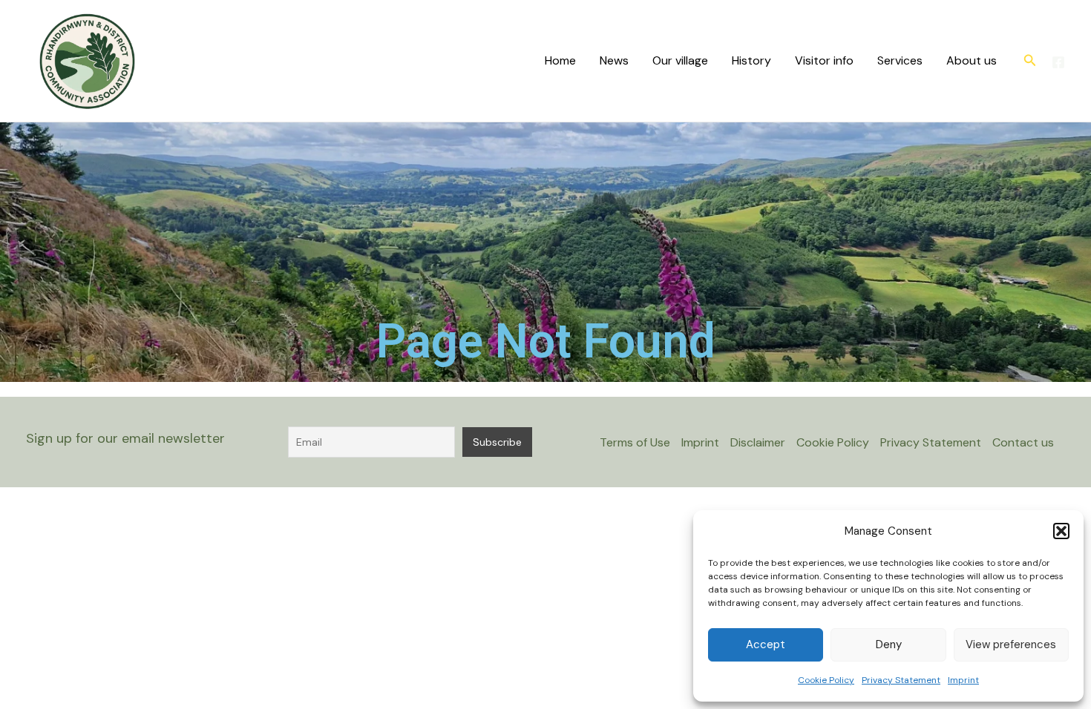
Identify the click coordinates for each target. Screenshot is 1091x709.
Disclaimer (757, 442)
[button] (1061, 531)
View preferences (1011, 644)
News (614, 60)
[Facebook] (1058, 62)
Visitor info (824, 60)
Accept (765, 644)
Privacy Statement (901, 680)
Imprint (963, 680)
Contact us (1023, 442)
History (751, 60)
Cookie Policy (826, 680)
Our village (680, 60)
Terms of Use (635, 442)
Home (560, 60)
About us (971, 60)
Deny (889, 644)
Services (900, 60)
